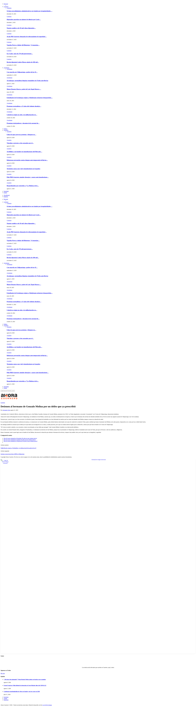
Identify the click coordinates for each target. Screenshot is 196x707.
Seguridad (6, 191)
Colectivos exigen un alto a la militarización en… (22, 115)
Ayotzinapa (6, 67)
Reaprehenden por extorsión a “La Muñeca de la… (23, 185)
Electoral (6, 4)
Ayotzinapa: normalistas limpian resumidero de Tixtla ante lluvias (27, 80)
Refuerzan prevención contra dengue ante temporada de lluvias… (27, 160)
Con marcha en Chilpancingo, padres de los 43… (22, 72)
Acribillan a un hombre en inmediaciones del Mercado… (24, 151)
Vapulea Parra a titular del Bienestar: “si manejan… (23, 45)
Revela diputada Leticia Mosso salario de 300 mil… (23, 62)
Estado (5, 192)
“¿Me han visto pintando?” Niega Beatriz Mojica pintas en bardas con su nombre (25, 679)
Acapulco (6, 130)
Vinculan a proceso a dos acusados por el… (20, 143)
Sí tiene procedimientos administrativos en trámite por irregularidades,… (29, 11)
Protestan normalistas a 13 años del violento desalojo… (24, 106)
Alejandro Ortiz (6, 410)
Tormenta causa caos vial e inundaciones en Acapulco (23, 168)
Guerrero (3, 402)
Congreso (6, 6)
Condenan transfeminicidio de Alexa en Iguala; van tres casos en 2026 (22, 691)
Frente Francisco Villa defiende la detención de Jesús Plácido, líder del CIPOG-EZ (25, 685)
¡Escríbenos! (7, 195)
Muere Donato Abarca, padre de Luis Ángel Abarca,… (24, 89)
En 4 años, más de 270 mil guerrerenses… (20, 53)
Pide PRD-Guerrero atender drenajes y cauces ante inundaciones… (28, 177)
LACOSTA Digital (47, 705)
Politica (5, 128)
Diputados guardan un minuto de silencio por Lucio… (24, 19)
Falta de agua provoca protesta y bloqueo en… (21, 134)
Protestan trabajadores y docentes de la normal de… (23, 123)
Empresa (6, 196)
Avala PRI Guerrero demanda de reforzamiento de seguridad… (27, 36)
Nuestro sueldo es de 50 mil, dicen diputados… (21, 28)
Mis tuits (3, 673)
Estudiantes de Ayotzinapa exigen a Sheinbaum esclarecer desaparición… (30, 97)
